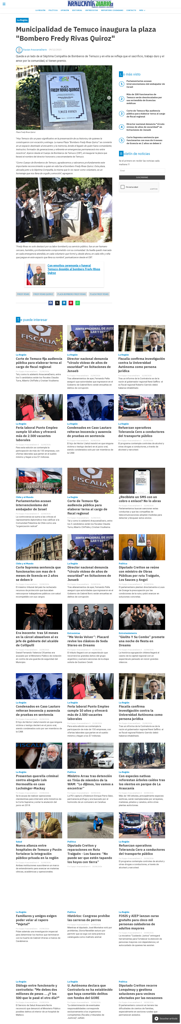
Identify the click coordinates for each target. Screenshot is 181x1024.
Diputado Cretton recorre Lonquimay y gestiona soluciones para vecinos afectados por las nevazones (140, 991)
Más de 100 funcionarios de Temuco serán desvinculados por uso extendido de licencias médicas (144, 99)
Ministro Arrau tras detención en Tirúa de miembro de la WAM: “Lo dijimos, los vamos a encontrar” (90, 782)
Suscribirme (142, 177)
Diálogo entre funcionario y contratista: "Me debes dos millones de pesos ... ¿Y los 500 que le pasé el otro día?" (37, 991)
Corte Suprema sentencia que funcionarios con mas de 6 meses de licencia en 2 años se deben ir (38, 573)
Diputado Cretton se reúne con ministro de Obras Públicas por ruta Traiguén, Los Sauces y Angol (139, 573)
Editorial (77, 10)
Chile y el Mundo (24, 497)
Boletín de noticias (135, 153)
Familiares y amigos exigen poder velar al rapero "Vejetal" (36, 920)
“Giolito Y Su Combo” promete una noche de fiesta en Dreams (142, 641)
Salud (19, 841)
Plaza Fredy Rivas (99, 294)
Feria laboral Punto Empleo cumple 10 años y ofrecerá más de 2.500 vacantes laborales (37, 434)
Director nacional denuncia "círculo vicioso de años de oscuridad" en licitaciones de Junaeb (89, 365)
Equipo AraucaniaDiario (35, 49)
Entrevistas (91, 10)
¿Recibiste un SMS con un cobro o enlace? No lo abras (140, 499)
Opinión (65, 10)
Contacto (131, 10)
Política (53, 10)
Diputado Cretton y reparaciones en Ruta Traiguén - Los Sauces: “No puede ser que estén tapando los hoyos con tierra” (89, 853)
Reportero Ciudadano (112, 10)
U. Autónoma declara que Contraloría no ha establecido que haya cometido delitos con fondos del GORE (90, 991)
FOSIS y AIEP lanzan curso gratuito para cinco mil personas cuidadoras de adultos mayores (139, 922)
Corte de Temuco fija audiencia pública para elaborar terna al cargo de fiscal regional (39, 363)
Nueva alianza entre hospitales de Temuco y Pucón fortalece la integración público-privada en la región (39, 851)
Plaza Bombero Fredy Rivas (71, 294)
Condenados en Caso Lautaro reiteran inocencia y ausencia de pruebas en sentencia (89, 432)
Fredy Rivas (23, 294)
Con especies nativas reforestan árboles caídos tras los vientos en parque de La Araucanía (142, 782)
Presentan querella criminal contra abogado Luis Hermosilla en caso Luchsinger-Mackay (37, 782)
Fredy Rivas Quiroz (43, 294)
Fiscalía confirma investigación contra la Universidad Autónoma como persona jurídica (141, 365)
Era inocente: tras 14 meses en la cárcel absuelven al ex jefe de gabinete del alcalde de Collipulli (37, 639)
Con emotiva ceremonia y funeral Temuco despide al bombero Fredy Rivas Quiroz (74, 269)
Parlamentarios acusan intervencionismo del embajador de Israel (33, 505)
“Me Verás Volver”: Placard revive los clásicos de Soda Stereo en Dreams (88, 641)
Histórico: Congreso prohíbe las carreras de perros (88, 918)
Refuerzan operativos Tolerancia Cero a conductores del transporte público (141, 432)
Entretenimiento (128, 633)
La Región (40, 10)
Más (141, 10)
